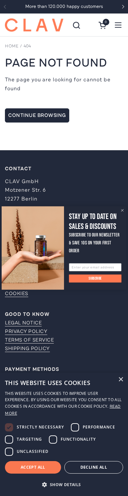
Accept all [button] (33, 467)
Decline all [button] (93, 467)
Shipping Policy (27, 348)
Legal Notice (23, 322)
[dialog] (64, 434)
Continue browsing (37, 115)
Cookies (16, 293)
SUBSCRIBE (95, 278)
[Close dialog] (122, 210)
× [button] (120, 379)
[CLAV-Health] (34, 25)
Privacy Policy (26, 331)
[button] (76, 25)
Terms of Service (29, 340)
